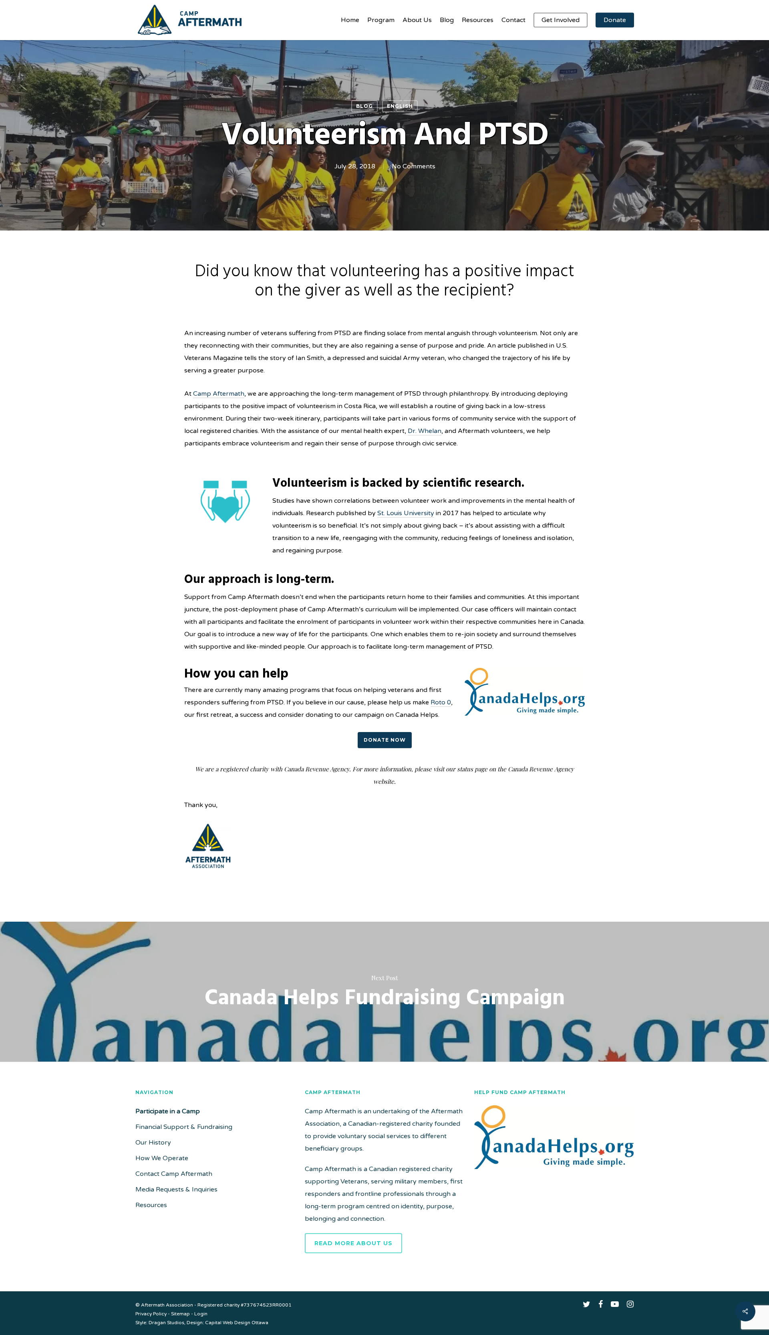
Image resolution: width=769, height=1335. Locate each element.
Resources (151, 1205)
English (400, 106)
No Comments (413, 166)
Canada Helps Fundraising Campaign (384, 992)
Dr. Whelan (424, 431)
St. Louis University (405, 513)
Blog (364, 106)
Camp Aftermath (218, 394)
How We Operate (161, 1158)
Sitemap (180, 1314)
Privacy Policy (151, 1314)
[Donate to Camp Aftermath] (554, 1173)
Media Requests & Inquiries (176, 1189)
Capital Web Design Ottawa (236, 1322)
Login (200, 1314)
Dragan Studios (166, 1322)
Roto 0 (441, 702)
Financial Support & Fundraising (183, 1127)
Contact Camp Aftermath (173, 1174)
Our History (153, 1143)
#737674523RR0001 (266, 1305)
